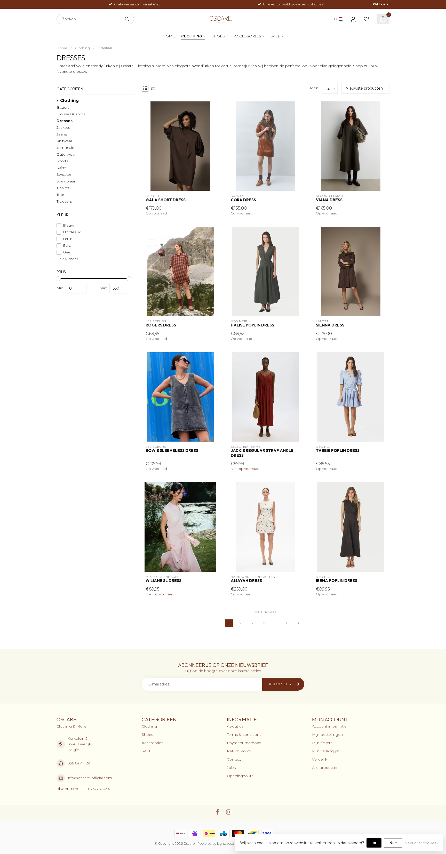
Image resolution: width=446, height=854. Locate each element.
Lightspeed (225, 843)
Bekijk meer (67, 259)
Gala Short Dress (166, 200)
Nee (393, 843)
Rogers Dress (161, 325)
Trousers (64, 201)
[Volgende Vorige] (298, 623)
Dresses (105, 48)
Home (169, 36)
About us (235, 726)
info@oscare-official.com (89, 778)
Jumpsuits (66, 147)
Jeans (62, 134)
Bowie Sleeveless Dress (172, 450)
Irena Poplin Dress (336, 580)
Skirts (61, 167)
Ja (374, 843)
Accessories (247, 36)
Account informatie (329, 726)
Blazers (63, 107)
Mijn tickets (322, 742)
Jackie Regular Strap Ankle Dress (262, 453)
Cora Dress (243, 200)
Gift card (381, 4)
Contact (234, 759)
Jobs (231, 767)
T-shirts (63, 188)
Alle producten (325, 767)
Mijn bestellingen (327, 734)
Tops (61, 194)
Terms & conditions (244, 734)
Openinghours (240, 775)
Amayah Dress (246, 580)
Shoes (218, 36)
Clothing (191, 36)
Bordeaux (72, 232)
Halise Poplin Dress (252, 325)
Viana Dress (329, 200)
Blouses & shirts (71, 114)
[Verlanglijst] (366, 19)
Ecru (67, 246)
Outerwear (66, 154)
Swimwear (66, 181)
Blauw (68, 225)
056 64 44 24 (78, 763)
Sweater (64, 174)
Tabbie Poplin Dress (338, 450)
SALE (275, 36)
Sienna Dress (330, 325)
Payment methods (244, 742)
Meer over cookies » (421, 843)
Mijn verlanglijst (325, 751)
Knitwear (64, 141)
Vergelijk (319, 759)
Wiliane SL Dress (163, 580)
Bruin (68, 239)
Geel (67, 252)
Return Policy (239, 751)
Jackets (63, 127)
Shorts (62, 161)
